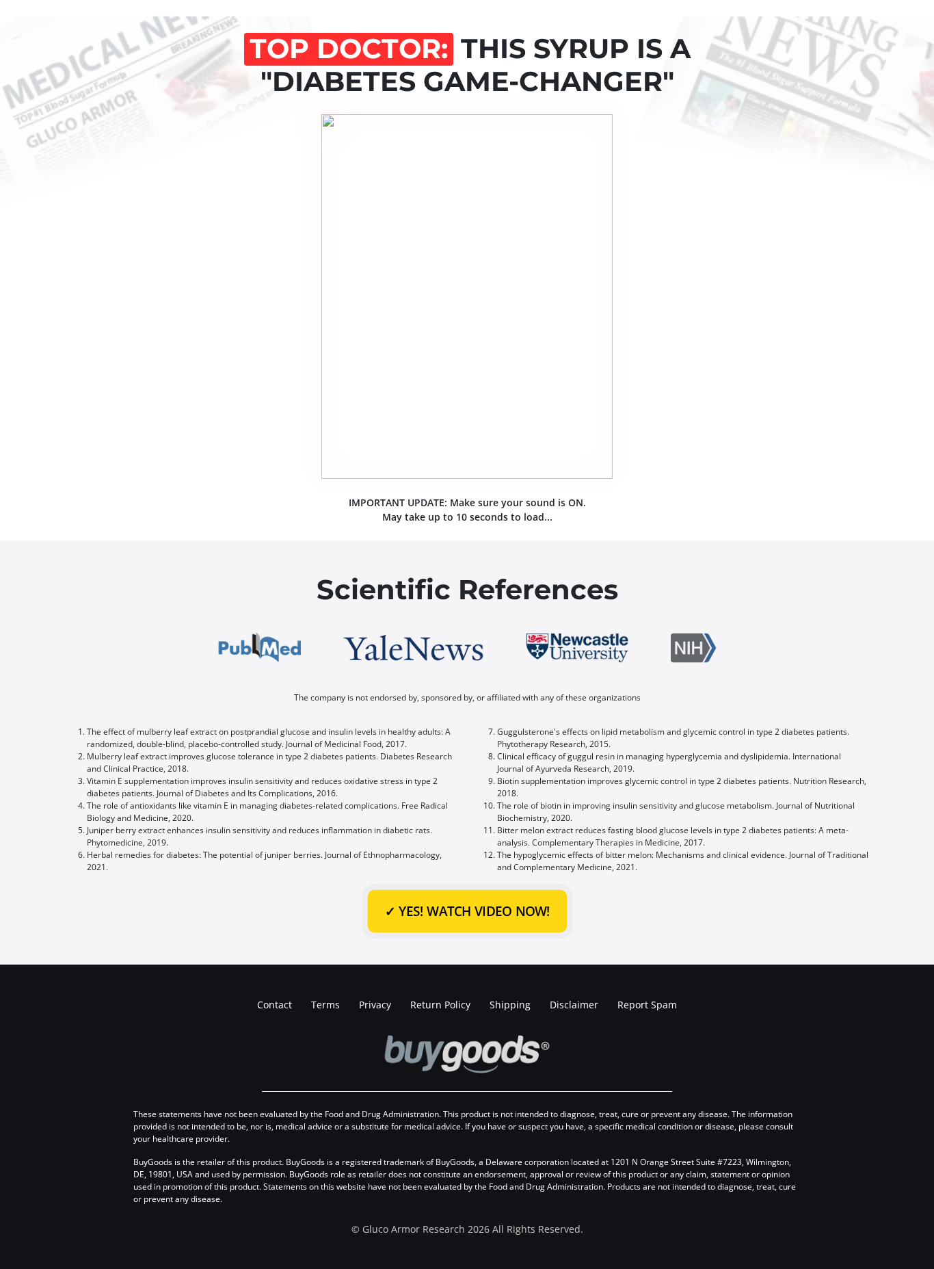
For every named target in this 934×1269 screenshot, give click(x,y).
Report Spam (647, 1004)
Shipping (510, 1004)
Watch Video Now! (466, 910)
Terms (325, 1004)
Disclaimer (574, 1004)
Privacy (375, 1004)
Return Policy (440, 1004)
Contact (274, 1004)
